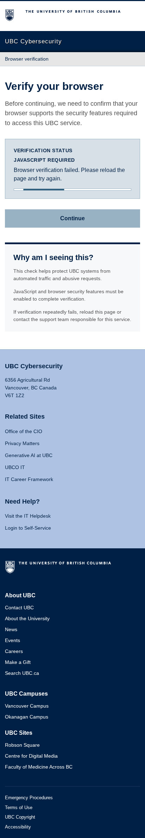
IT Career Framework (29, 479)
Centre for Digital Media (31, 756)
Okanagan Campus (26, 717)
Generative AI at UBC (28, 455)
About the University (27, 618)
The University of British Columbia (59, 570)
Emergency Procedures (29, 797)
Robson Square (22, 745)
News (11, 629)
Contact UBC (19, 607)
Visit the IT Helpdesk (28, 516)
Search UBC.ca (22, 673)
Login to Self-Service (28, 528)
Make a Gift (18, 662)
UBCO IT (15, 467)
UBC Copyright (20, 817)
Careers (14, 651)
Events (12, 640)
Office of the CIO (23, 431)
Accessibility (18, 827)
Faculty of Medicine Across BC (38, 767)
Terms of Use (18, 807)
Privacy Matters (22, 443)
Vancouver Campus (27, 706)
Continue (72, 218)
